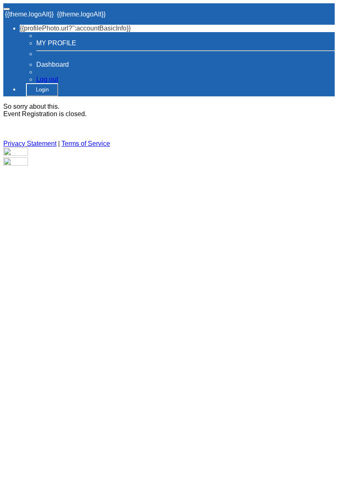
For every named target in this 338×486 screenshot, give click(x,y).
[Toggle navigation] (6, 9)
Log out (47, 79)
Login (42, 89)
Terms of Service (85, 143)
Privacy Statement (29, 143)
